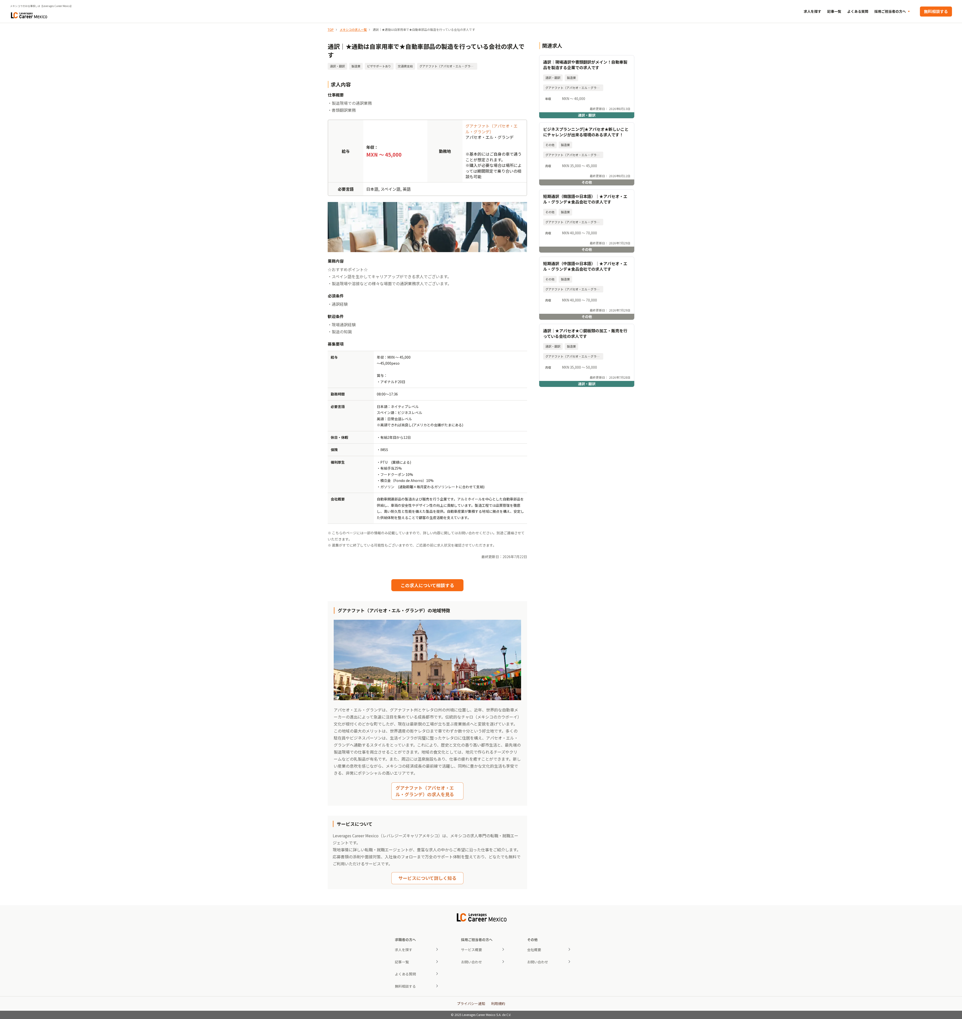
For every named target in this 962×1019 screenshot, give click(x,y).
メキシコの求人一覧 (353, 29)
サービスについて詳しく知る (427, 878)
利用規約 (498, 1003)
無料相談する (936, 11)
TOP (331, 29)
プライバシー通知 (471, 1003)
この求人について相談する (427, 585)
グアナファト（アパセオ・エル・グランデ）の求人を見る (425, 790)
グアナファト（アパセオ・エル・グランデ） (491, 128)
